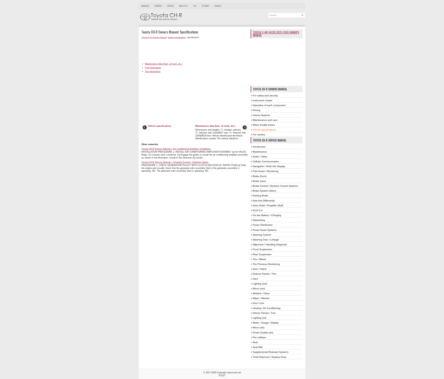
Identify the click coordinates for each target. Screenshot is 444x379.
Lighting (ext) (260, 283)
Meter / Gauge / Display (266, 322)
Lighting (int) (259, 317)
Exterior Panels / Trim (264, 273)
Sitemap (205, 5)
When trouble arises (264, 124)
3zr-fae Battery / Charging (267, 215)
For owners (259, 134)
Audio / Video (260, 156)
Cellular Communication (266, 161)
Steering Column (262, 234)
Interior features (261, 115)
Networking (259, 220)
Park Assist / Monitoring (265, 171)
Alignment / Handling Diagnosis (270, 244)
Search (217, 5)
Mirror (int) (258, 327)
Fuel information (153, 67)
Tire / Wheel (259, 259)
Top (195, 5)
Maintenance (260, 151)
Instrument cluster (262, 100)
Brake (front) (260, 176)
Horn (255, 278)
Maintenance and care (265, 120)
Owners (158, 5)
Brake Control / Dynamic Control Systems (275, 185)
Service (170, 5)
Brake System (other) (264, 190)
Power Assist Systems (265, 230)
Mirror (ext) (259, 288)
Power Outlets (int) (263, 332)
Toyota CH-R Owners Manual (153, 37)
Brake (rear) (259, 181)
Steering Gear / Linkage (266, 239)
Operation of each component (269, 105)
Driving (256, 110)
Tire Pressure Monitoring (266, 264)
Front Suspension (262, 249)
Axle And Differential (264, 200)
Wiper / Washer (261, 298)
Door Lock (258, 303)
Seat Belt (258, 347)
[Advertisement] (194, 50)
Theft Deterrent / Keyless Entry (270, 357)
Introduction (259, 146)
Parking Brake (260, 195)
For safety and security (265, 95)
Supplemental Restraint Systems (270, 352)
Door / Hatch (260, 269)
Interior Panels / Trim (264, 313)
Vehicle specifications (177, 37)
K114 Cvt (258, 210)
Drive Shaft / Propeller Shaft (268, 205)
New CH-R (183, 5)
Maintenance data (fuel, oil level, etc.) (164, 64)
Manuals (145, 5)
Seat (255, 342)
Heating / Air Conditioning (266, 308)
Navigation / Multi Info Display (269, 166)
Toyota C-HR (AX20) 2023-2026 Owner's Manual (276, 33)
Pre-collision (259, 337)
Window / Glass (261, 293)
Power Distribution (263, 224)
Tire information (152, 71)
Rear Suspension (262, 254)
